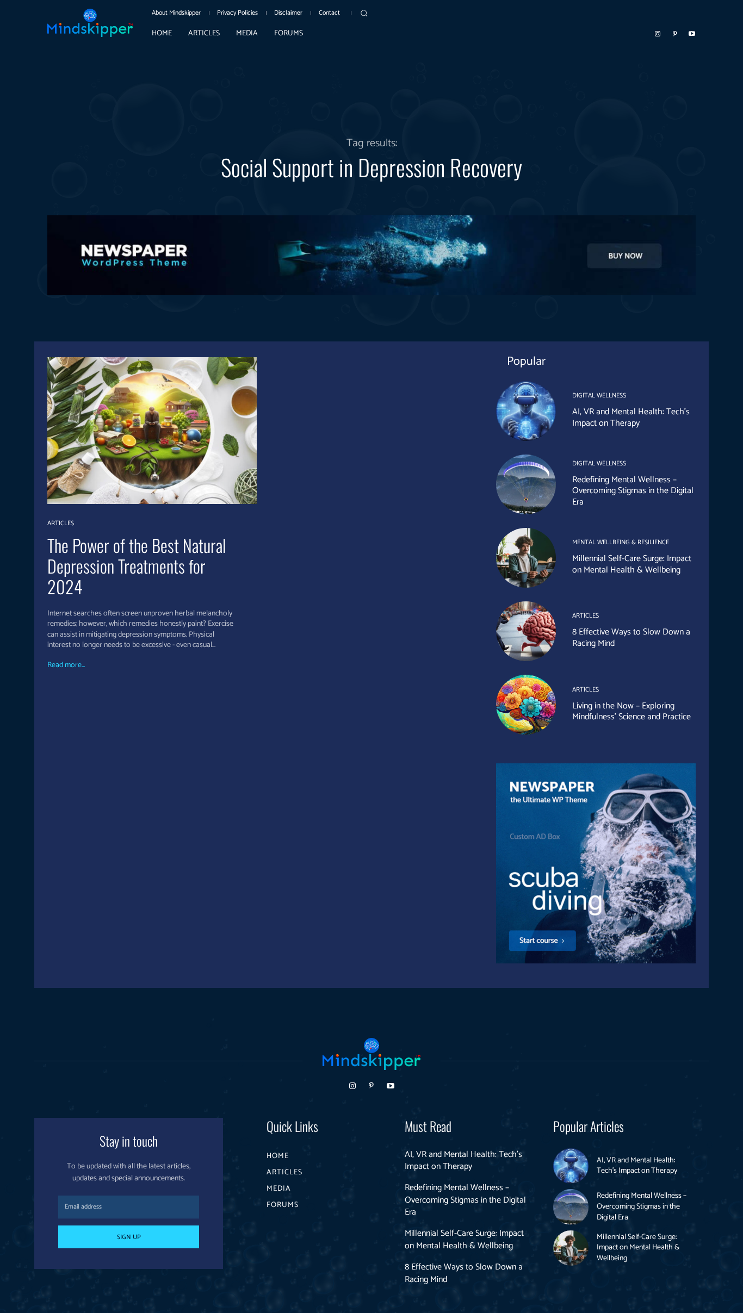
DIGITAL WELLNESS (599, 396)
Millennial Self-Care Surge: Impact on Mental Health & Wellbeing (631, 564)
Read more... (66, 665)
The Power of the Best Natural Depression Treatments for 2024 (136, 566)
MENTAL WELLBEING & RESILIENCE (620, 542)
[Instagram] (658, 33)
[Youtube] (692, 33)
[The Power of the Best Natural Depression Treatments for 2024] (152, 430)
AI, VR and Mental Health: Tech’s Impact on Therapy (631, 418)
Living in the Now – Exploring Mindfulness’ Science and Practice (631, 712)
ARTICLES (60, 523)
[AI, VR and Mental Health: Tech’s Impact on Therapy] (526, 411)
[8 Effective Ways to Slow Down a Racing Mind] (526, 631)
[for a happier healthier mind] (90, 23)
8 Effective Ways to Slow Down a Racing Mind (631, 638)
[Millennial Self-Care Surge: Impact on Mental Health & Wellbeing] (526, 558)
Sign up (129, 1237)
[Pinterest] (675, 33)
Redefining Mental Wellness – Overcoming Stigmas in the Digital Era (633, 491)
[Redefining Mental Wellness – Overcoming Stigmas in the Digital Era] (526, 484)
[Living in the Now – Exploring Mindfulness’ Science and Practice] (526, 705)
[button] (363, 13)
